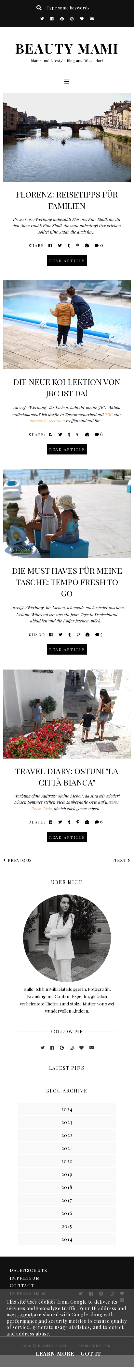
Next (119, 860)
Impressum (25, 1278)
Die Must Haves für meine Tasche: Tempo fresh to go (67, 581)
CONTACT (22, 1285)
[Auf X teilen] (60, 245)
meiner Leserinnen (47, 420)
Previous (20, 860)
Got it (91, 1353)
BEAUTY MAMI (67, 48)
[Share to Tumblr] (69, 245)
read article (67, 260)
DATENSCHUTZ (28, 1270)
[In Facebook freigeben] (50, 245)
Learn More (55, 1353)
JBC (109, 414)
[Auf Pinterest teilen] (78, 245)
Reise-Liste (41, 808)
